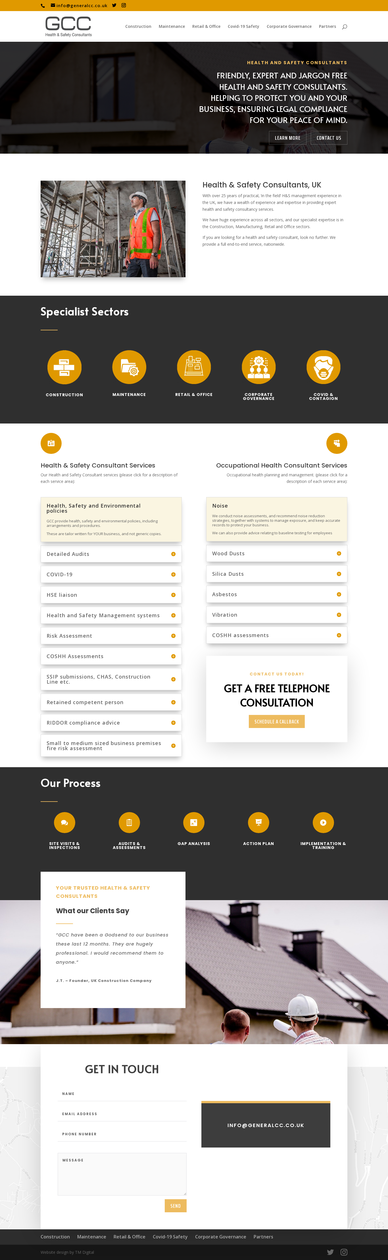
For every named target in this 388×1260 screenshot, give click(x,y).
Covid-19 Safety (243, 26)
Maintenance (172, 26)
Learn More (288, 137)
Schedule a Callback (277, 721)
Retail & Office (206, 26)
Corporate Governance (289, 26)
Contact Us (329, 137)
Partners (327, 26)
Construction (138, 26)
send (175, 1205)
